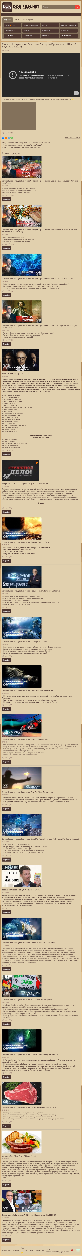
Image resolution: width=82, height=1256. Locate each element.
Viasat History (66, 36)
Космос (45, 36)
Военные (46, 30)
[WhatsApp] (11, 138)
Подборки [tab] (8, 20)
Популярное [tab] (28, 20)
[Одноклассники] (6, 138)
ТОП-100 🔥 (10, 25)
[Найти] (77, 7)
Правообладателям (36, 1250)
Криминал (9, 36)
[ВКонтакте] (3, 138)
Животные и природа (68, 25)
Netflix (27, 30)
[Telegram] (9, 138)
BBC (44, 25)
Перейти (6, 199)
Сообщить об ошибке (72, 138)
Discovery (28, 36)
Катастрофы (9, 30)
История (65, 30)
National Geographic (31, 25)
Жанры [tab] (17, 20)
